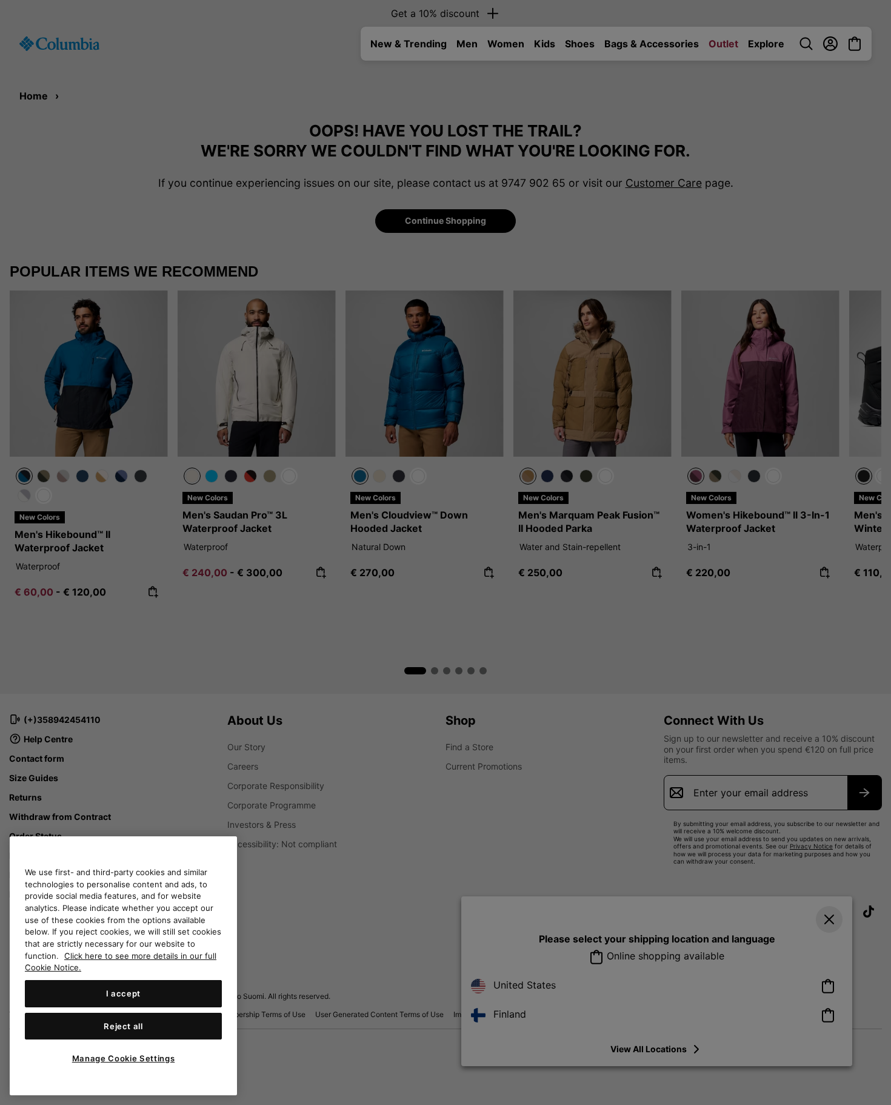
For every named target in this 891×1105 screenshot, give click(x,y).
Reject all (123, 1026)
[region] (123, 965)
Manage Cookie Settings (123, 1058)
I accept (123, 993)
